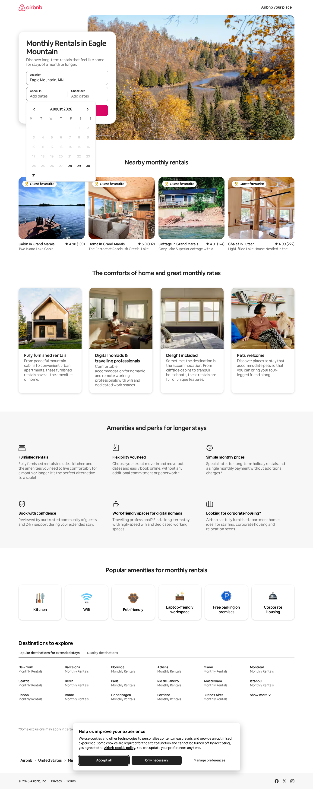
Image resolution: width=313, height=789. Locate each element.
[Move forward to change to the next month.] (87, 109)
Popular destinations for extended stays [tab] (49, 653)
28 (70, 166)
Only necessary (156, 760)
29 (79, 166)
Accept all (103, 760)
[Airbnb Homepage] (30, 7)
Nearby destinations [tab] (102, 653)
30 (88, 166)
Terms (71, 781)
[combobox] (67, 80)
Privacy (56, 781)
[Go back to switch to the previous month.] (34, 109)
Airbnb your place (276, 7)
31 (33, 175)
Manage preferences (209, 760)
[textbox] (46, 96)
